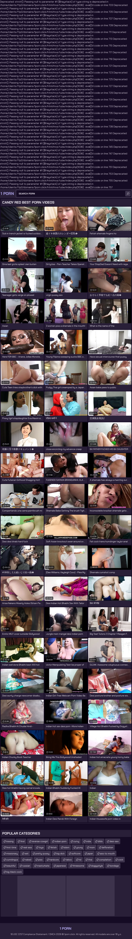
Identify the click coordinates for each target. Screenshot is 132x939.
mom (92, 847)
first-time (11, 847)
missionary (12, 853)
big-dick (60, 853)
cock (120, 859)
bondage (114, 865)
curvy (76, 841)
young (79, 847)
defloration (107, 847)
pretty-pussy (42, 853)
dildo (100, 841)
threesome (78, 865)
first (22, 841)
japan (90, 853)
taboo (69, 859)
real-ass (27, 847)
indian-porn (60, 841)
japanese (61, 865)
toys (41, 847)
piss (40, 859)
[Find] (128, 193)
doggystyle (97, 865)
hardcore (54, 859)
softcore (75, 853)
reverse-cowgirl (40, 841)
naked (28, 859)
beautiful (10, 865)
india (88, 841)
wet (26, 853)
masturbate (43, 865)
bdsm (66, 847)
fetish (54, 847)
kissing (10, 841)
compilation (105, 859)
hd (80, 859)
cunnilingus (12, 859)
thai (90, 859)
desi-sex (114, 841)
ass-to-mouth (107, 853)
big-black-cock (14, 871)
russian (26, 865)
